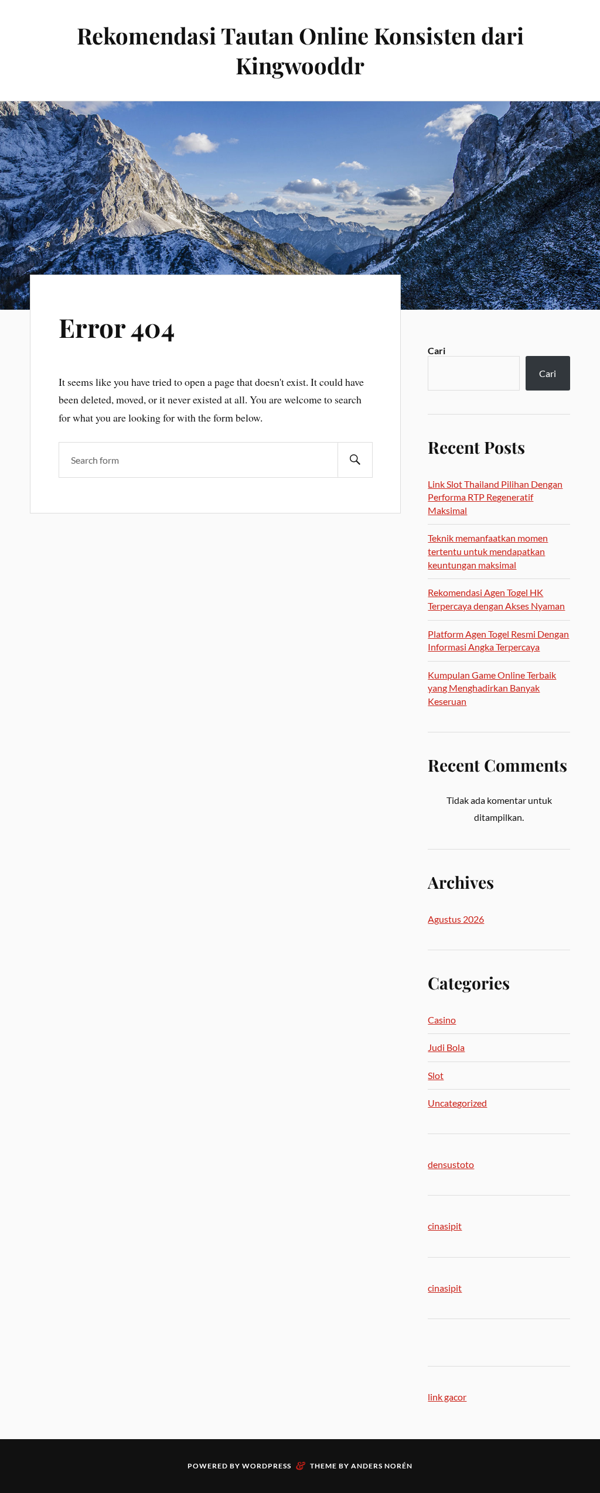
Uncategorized (457, 1102)
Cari (436, 350)
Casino (442, 1019)
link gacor (447, 1396)
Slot (436, 1075)
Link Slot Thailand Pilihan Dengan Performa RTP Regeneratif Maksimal (495, 497)
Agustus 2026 (456, 918)
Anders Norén (381, 1465)
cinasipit (445, 1225)
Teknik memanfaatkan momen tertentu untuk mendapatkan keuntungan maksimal (488, 551)
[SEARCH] (355, 460)
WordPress (266, 1465)
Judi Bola (446, 1047)
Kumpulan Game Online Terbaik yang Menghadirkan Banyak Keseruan (492, 688)
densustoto (451, 1164)
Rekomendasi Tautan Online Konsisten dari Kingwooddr (300, 50)
